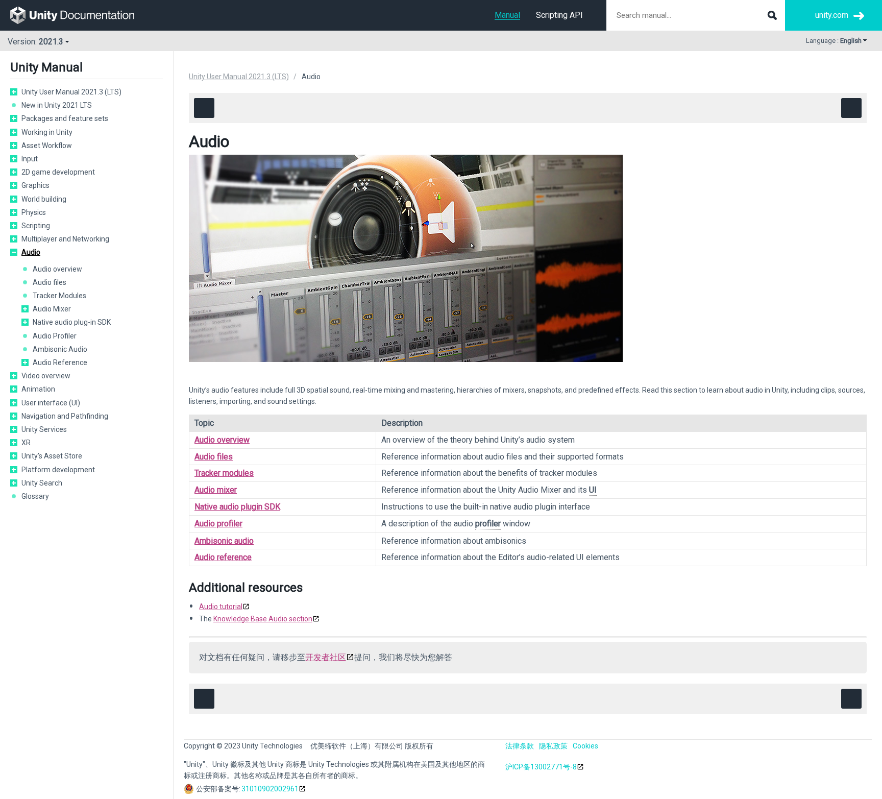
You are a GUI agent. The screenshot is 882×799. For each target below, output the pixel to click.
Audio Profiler (55, 336)
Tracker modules (224, 473)
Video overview (45, 376)
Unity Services (44, 429)
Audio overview (57, 269)
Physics (33, 212)
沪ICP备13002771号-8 (541, 767)
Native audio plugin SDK (237, 507)
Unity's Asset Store (51, 456)
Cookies (585, 746)
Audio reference (223, 557)
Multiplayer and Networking (65, 239)
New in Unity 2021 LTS (56, 105)
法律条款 (519, 746)
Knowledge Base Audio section (262, 619)
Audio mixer (215, 490)
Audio (30, 252)
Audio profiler (218, 523)
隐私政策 (553, 746)
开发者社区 (325, 657)
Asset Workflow (46, 145)
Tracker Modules (59, 296)
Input (29, 159)
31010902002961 (270, 789)
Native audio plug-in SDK (72, 322)
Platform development (58, 470)
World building (43, 199)
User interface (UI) (50, 403)
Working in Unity (46, 132)
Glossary (35, 496)
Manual (507, 15)
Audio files (49, 282)
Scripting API (559, 15)
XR (26, 443)
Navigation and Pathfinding (64, 416)
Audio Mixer (52, 309)
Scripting (35, 226)
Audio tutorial (220, 606)
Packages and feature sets (64, 118)
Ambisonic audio (224, 541)
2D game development (58, 172)
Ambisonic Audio (60, 349)
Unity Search (41, 483)
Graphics (35, 185)
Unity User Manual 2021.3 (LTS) (71, 92)
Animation (38, 389)
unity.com (831, 15)
